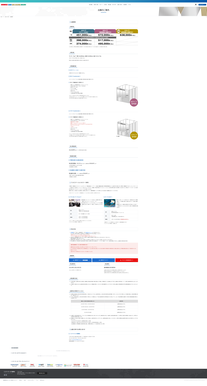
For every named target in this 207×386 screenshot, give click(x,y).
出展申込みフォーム (89, 232)
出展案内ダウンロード (104, 260)
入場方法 (105, 4)
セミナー (100, 4)
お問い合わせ (42, 373)
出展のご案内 (119, 4)
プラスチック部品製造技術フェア (127, 260)
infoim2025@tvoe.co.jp (77, 339)
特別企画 (109, 4)
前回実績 (125, 4)
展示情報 (90, 4)
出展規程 (72, 232)
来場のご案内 (96, 4)
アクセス (129, 4)
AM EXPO (114, 4)
